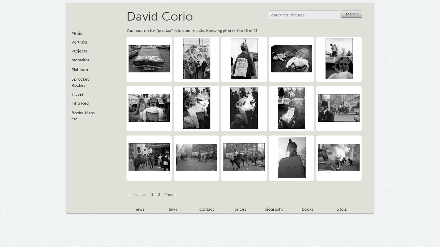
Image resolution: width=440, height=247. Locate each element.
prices (240, 209)
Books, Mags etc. (83, 115)
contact (206, 209)
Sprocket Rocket (80, 82)
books (307, 209)
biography (274, 209)
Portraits (79, 42)
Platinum (80, 69)
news (139, 209)
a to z (341, 209)
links (173, 209)
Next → (172, 194)
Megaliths (80, 60)
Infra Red (80, 103)
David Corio (159, 16)
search (351, 14)
